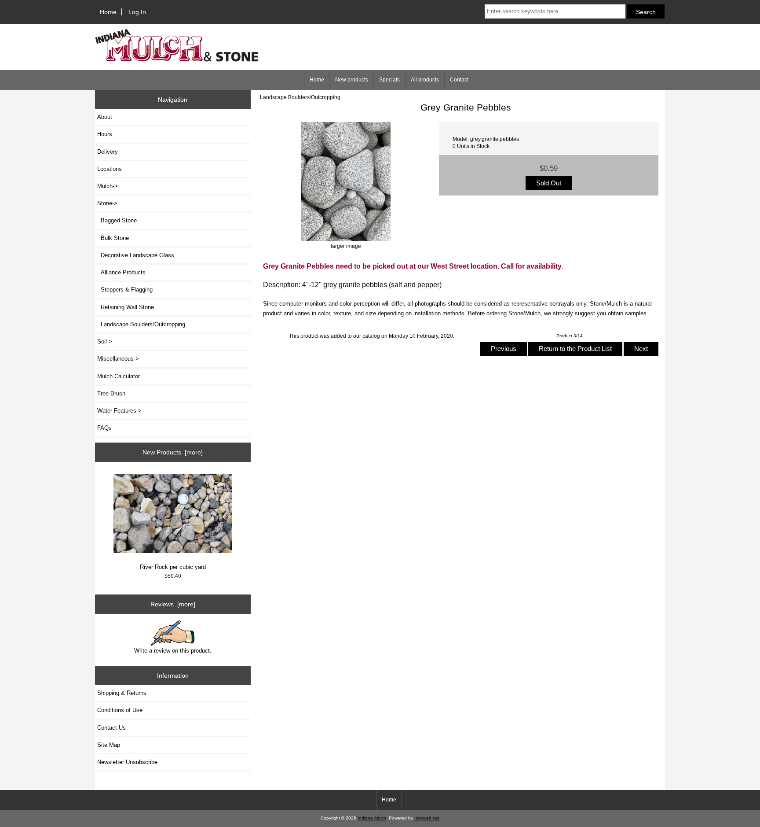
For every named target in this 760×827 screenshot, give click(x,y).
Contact (459, 80)
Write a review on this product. (173, 650)
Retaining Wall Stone (125, 307)
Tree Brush (111, 393)
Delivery (107, 151)
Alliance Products (121, 272)
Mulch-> (107, 186)
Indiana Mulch (372, 818)
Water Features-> (119, 410)
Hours (104, 134)
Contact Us (111, 727)
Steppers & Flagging (125, 289)
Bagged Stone (117, 220)
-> (107, 203)
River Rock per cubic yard (173, 567)
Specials (389, 80)
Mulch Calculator (118, 376)
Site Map (108, 745)
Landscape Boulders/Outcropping (300, 97)
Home (108, 11)
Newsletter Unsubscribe (127, 762)
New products (351, 80)
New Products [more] (172, 452)
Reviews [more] (172, 604)
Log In (137, 11)
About (104, 117)
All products (425, 80)
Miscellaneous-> (118, 358)
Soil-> (104, 341)
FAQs (104, 428)
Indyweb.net (426, 818)
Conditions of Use (119, 710)
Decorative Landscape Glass (135, 255)
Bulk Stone (113, 238)
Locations (109, 169)
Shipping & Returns (121, 693)
